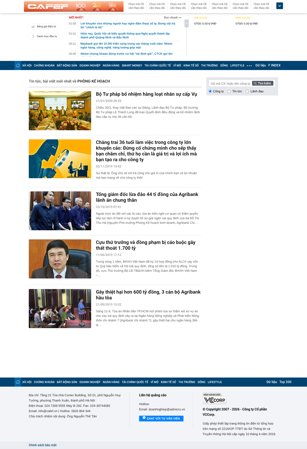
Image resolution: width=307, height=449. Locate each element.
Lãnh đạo (257, 91)
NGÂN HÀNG (111, 65)
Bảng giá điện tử (46, 26)
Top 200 (285, 382)
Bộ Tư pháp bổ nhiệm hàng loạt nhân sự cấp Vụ (146, 94)
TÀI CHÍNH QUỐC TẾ (157, 65)
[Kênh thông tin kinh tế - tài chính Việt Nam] (74, 6)
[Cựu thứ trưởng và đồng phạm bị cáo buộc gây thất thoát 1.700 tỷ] (60, 258)
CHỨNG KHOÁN (44, 65)
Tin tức (237, 91)
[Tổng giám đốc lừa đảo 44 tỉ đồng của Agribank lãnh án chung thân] (60, 210)
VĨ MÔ (177, 65)
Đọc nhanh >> (173, 17)
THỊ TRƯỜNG (209, 65)
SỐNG (224, 65)
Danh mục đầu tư (47, 36)
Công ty (218, 91)
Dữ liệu (260, 65)
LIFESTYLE (237, 65)
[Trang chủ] (18, 65)
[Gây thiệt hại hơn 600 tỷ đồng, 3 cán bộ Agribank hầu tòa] (60, 308)
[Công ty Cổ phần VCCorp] (240, 398)
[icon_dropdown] (279, 5)
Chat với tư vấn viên (163, 418)
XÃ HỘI (27, 65)
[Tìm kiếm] (263, 83)
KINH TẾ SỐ (191, 65)
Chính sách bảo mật (42, 445)
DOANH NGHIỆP (90, 65)
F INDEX (274, 65)
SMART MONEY (132, 65)
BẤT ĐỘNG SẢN (67, 65)
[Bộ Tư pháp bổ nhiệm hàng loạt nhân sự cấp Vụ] (60, 110)
